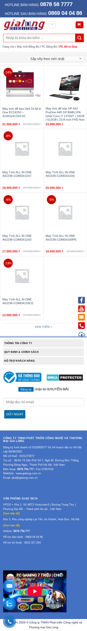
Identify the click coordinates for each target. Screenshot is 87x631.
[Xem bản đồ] (11, 513)
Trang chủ (8, 46)
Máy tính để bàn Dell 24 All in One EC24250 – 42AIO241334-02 (21, 112)
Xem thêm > (43, 327)
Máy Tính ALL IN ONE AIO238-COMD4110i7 (17, 174)
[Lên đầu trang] (82, 335)
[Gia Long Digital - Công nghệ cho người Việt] (24, 24)
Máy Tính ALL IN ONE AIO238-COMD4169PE (61, 237)
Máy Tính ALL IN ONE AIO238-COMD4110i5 (60, 174)
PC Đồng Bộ (49, 46)
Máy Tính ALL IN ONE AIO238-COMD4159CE (17, 301)
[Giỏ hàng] (80, 24)
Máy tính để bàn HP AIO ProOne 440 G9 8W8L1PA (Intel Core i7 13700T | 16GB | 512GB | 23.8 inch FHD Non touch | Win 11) (65, 116)
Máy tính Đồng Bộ (28, 46)
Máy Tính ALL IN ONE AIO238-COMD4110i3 (17, 237)
